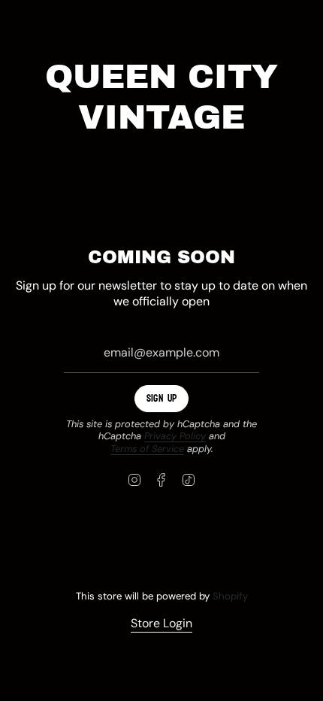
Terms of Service (147, 448)
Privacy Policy (175, 435)
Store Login (161, 623)
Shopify (230, 596)
